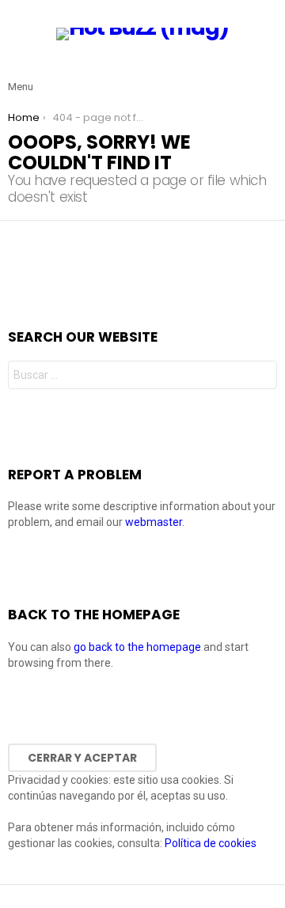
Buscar (261, 377)
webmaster (153, 522)
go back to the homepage (137, 647)
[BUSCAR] (267, 74)
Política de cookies (210, 843)
